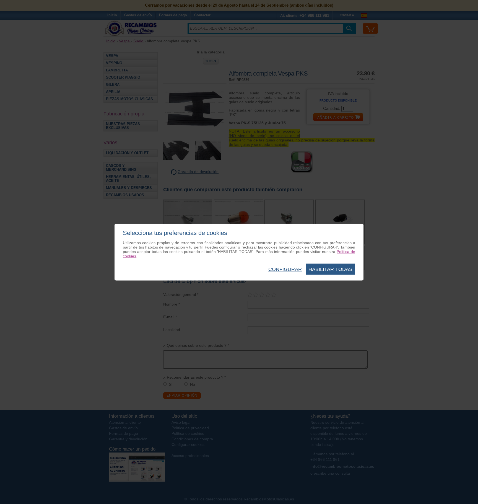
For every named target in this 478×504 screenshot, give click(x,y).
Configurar (285, 269)
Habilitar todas (330, 269)
